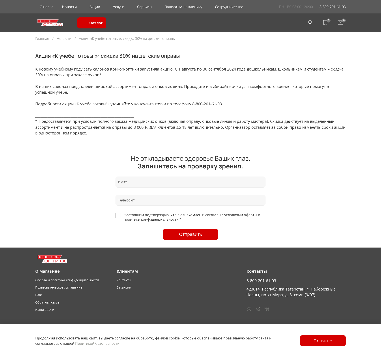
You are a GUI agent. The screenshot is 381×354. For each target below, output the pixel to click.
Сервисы (144, 6)
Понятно (323, 341)
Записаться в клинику (183, 6)
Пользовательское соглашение (58, 287)
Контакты (124, 280)
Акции (95, 6)
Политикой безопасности (97, 343)
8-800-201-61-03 (332, 6)
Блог (38, 295)
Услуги (118, 6)
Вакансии (124, 287)
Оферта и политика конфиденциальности (67, 280)
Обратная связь (47, 302)
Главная (42, 38)
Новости (69, 6)
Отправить (190, 234)
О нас (44, 6)
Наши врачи (44, 309)
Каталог (96, 22)
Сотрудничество (229, 6)
